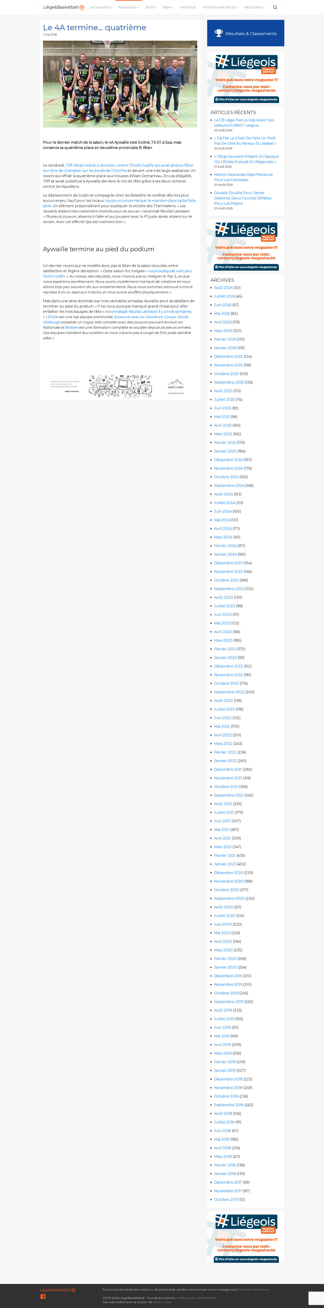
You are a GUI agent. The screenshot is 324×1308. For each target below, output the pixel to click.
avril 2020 (223, 941)
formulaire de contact (254, 1289)
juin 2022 (223, 718)
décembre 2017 (228, 1182)
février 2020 (225, 959)
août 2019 (223, 1010)
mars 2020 (223, 950)
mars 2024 (223, 537)
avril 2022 (223, 735)
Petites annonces (219, 7)
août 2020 (223, 907)
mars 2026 (223, 331)
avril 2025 (223, 425)
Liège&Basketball (61, 7)
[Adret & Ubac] (120, 386)
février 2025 (225, 442)
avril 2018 (222, 1148)
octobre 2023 (226, 580)
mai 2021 (221, 830)
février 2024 (225, 546)
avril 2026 (223, 322)
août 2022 (223, 701)
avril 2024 (223, 529)
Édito (151, 7)
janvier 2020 (225, 967)
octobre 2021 (226, 787)
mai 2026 (222, 313)
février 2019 (225, 1062)
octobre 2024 (226, 477)
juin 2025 (222, 408)
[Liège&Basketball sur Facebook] (43, 1297)
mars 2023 (223, 640)
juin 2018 (222, 1131)
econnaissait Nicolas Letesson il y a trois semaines (149, 311)
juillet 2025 (224, 399)
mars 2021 (223, 847)
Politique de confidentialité (196, 1298)
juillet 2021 (224, 812)
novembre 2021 (228, 778)
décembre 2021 (228, 769)
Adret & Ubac (162, 1302)
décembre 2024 (228, 460)
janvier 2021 (225, 864)
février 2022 (225, 752)
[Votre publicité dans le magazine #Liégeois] (246, 77)
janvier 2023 (225, 658)
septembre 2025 (229, 382)
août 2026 (223, 288)
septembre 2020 (229, 898)
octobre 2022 (226, 683)
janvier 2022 (225, 761)
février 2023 (225, 649)
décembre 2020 (228, 873)
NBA (166, 7)
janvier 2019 (225, 1070)
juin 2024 (223, 511)
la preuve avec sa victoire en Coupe (145, 317)
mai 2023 (222, 623)
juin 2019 (222, 1027)
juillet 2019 (224, 1019)
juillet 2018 (224, 1122)
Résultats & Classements (251, 33)
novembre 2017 (228, 1191)
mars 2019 (223, 1053)
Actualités (100, 7)
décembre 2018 (228, 1079)
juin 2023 (223, 615)
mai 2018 (221, 1139)
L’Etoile (52, 317)
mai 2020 (222, 933)
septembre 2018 (229, 1105)
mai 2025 (222, 417)
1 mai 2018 (50, 34)
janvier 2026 (225, 348)
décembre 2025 (228, 356)
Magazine (127, 7)
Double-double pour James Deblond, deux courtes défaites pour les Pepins (242, 198)
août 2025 (223, 391)
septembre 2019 (229, 1002)
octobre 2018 (226, 1096)
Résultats (253, 7)
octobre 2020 (226, 890)
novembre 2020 (228, 881)
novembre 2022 (228, 675)
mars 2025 (223, 434)
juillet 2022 (224, 709)
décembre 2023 (228, 563)
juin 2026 (222, 305)
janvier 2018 (225, 1174)
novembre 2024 (228, 468)
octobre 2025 (226, 374)
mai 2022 (222, 726)
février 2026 (225, 339)
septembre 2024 (229, 485)
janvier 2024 (225, 554)
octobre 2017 (226, 1199)
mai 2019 (221, 1036)
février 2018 (225, 1165)
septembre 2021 (229, 795)
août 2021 (223, 804)
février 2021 (225, 855)
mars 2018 (223, 1156)
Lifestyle (188, 7)
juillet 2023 (224, 606)
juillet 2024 (224, 503)
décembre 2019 (228, 976)
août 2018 (223, 1113)
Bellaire (71, 327)
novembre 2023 (228, 572)
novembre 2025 (228, 365)
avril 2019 (222, 1045)
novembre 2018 (228, 1088)
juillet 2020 (224, 916)
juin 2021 (222, 821)
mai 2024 (222, 520)
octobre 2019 (226, 993)
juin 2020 (223, 924)
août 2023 (223, 597)
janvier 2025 (225, 451)
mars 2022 (223, 744)
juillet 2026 (224, 296)
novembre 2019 (228, 984)
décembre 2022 (228, 666)
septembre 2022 (229, 692)
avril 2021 (222, 838)
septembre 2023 (229, 589)
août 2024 (223, 494)
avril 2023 (223, 632)
